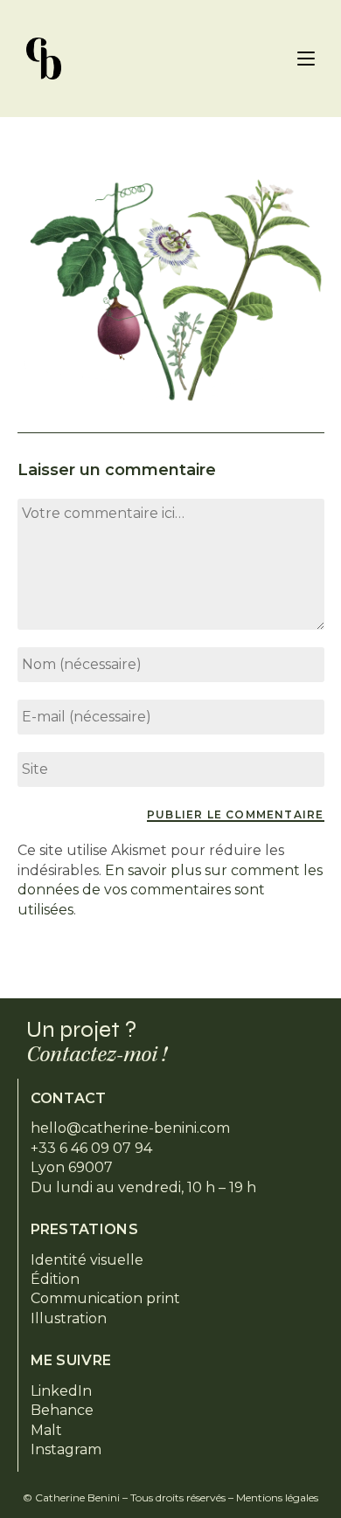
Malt (46, 1430)
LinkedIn (61, 1391)
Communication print (105, 1298)
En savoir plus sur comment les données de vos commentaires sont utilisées (170, 890)
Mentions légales (277, 1497)
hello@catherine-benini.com (130, 1128)
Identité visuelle (87, 1260)
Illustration (69, 1318)
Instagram (66, 1449)
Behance (62, 1410)
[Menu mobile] (306, 58)
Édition (55, 1279)
